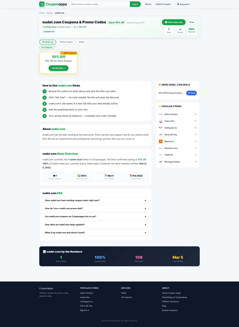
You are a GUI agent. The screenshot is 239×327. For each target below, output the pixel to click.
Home (41, 13)
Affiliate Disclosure (170, 301)
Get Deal (191, 93)
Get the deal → (58, 68)
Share (191, 22)
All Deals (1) (47, 42)
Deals (81, 42)
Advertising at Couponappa (174, 297)
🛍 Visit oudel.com (174, 22)
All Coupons (126, 297)
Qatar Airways (86, 293)
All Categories (47, 47)
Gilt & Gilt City (86, 306)
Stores (148, 4)
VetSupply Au (86, 301)
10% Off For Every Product (58, 61)
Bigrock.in (84, 310)
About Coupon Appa (171, 293)
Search (135, 4)
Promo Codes (66, 42)
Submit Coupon (163, 4)
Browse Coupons (169, 310)
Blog (164, 306)
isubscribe (84, 297)
